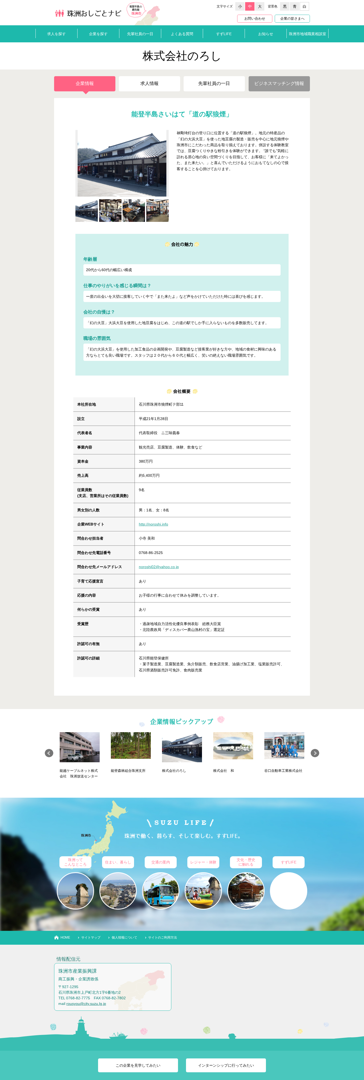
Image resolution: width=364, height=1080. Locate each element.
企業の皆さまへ (292, 19)
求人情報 (149, 83)
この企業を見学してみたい (138, 1065)
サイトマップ (90, 937)
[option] (79, 755)
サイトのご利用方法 (162, 937)
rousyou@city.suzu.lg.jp (86, 1003)
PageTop (350, 1056)
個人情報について (124, 937)
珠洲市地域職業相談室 (307, 34)
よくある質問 (182, 34)
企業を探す (98, 34)
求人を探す (56, 34)
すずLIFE (224, 34)
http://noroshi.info (153, 524)
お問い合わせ (254, 19)
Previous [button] (49, 753)
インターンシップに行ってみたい (226, 1065)
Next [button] (315, 753)
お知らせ (265, 34)
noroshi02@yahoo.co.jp (159, 567)
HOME (65, 937)
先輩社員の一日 (140, 34)
